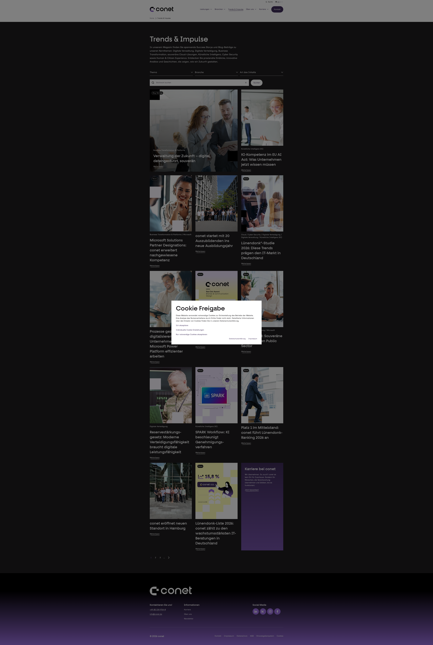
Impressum (252, 339)
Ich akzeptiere (182, 325)
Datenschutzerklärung (237, 339)
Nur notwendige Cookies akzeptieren (191, 334)
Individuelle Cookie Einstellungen (190, 330)
